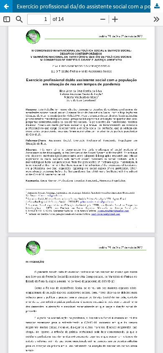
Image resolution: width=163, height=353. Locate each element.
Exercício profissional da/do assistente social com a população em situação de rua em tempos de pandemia (90, 6)
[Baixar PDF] (156, 6)
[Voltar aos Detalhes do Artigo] (6, 6)
